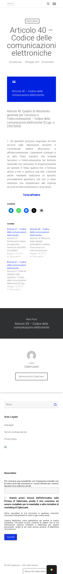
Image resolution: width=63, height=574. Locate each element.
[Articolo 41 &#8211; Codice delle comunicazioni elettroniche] (18, 276)
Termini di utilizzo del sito (15, 432)
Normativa (32, 21)
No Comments (48, 62)
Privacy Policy (10, 439)
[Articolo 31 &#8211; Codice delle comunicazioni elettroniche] (18, 243)
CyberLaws (17, 62)
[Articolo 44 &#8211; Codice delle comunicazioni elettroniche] (41, 243)
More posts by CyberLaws (31, 376)
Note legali (8, 425)
